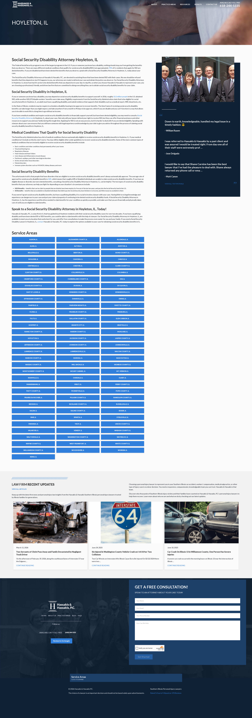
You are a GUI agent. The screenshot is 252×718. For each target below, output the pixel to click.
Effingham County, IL (33, 299)
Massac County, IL (33, 364)
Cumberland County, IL (78, 279)
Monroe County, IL (122, 364)
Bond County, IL (122, 253)
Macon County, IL (122, 351)
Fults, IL (33, 318)
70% (110, 68)
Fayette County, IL (122, 305)
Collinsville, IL (78, 272)
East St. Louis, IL (33, 292)
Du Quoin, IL (122, 285)
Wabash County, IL (122, 430)
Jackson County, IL (78, 338)
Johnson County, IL (78, 345)
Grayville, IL (122, 325)
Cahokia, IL (78, 259)
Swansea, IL (33, 424)
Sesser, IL (122, 411)
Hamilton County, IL (33, 332)
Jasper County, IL (122, 338)
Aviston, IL (122, 246)
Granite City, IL (77, 325)
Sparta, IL (78, 417)
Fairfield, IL (33, 305)
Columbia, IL (122, 272)
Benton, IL (78, 253)
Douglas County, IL (33, 285)
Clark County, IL (122, 266)
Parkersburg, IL (33, 384)
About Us (52, 615)
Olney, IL (122, 378)
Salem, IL (33, 411)
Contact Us (211, 4)
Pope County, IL (122, 391)
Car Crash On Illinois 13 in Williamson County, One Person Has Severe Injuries (201, 536)
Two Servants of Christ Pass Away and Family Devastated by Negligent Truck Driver (50, 536)
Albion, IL (33, 239)
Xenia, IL (33, 457)
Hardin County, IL (78, 332)
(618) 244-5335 (70, 632)
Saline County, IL (78, 411)
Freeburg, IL (122, 312)
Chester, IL (77, 266)
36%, (50, 179)
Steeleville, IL (122, 417)
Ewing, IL (122, 299)
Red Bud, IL (33, 404)
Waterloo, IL (122, 437)
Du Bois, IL (78, 285)
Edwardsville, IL (122, 292)
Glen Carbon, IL (122, 318)
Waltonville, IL (33, 437)
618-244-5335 (230, 5)
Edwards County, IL (78, 292)
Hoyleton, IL (33, 338)
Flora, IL (33, 312)
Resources (185, 4)
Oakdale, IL (78, 378)
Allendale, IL (122, 239)
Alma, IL (33, 246)
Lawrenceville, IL (78, 351)
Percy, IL (78, 384)
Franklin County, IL (78, 312)
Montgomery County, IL (33, 371)
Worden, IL (122, 450)
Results (198, 4)
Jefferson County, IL (33, 345)
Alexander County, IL (78, 239)
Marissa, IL (78, 358)
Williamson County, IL (33, 450)
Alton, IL (78, 246)
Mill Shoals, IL (78, 364)
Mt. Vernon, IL (122, 371)
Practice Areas (169, 4)
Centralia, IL (33, 266)
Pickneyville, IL (78, 391)
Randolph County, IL (122, 397)
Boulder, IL (33, 259)
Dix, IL (122, 279)
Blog (74, 615)
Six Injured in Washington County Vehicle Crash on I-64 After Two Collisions (126, 536)
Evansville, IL (78, 299)
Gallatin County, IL (78, 318)
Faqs (80, 615)
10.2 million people (120, 96)
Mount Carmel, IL (78, 371)
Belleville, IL (33, 253)
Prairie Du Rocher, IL (33, 397)
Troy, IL (78, 424)
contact (40, 222)
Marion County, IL (33, 358)
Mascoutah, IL (122, 358)
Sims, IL (33, 417)
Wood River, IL (78, 450)
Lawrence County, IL (33, 351)
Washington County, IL (78, 437)
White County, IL (122, 444)
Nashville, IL (33, 378)
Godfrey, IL (33, 325)
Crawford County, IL (33, 279)
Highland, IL (122, 332)
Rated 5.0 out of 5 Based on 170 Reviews (165, 693)
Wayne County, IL (33, 444)
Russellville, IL (122, 404)
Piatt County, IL (33, 391)
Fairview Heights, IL (77, 305)
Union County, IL (122, 424)
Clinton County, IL (33, 272)
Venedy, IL (78, 430)
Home (43, 615)
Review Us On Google (61, 641)
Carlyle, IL (122, 259)
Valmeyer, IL (33, 430)
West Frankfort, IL (78, 444)
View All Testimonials (174, 184)
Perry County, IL (122, 384)
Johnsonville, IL (122, 345)
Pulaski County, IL (78, 397)
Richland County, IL (78, 404)
